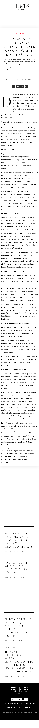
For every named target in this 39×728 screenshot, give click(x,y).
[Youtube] (23, 699)
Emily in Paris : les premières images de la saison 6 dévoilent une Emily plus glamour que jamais (18, 540)
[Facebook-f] (16, 699)
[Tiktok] (26, 699)
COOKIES (28, 707)
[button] (13, 86)
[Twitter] (19, 699)
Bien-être (20, 34)
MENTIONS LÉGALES (15, 707)
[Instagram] (12, 699)
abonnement (10, 703)
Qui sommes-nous (27, 703)
